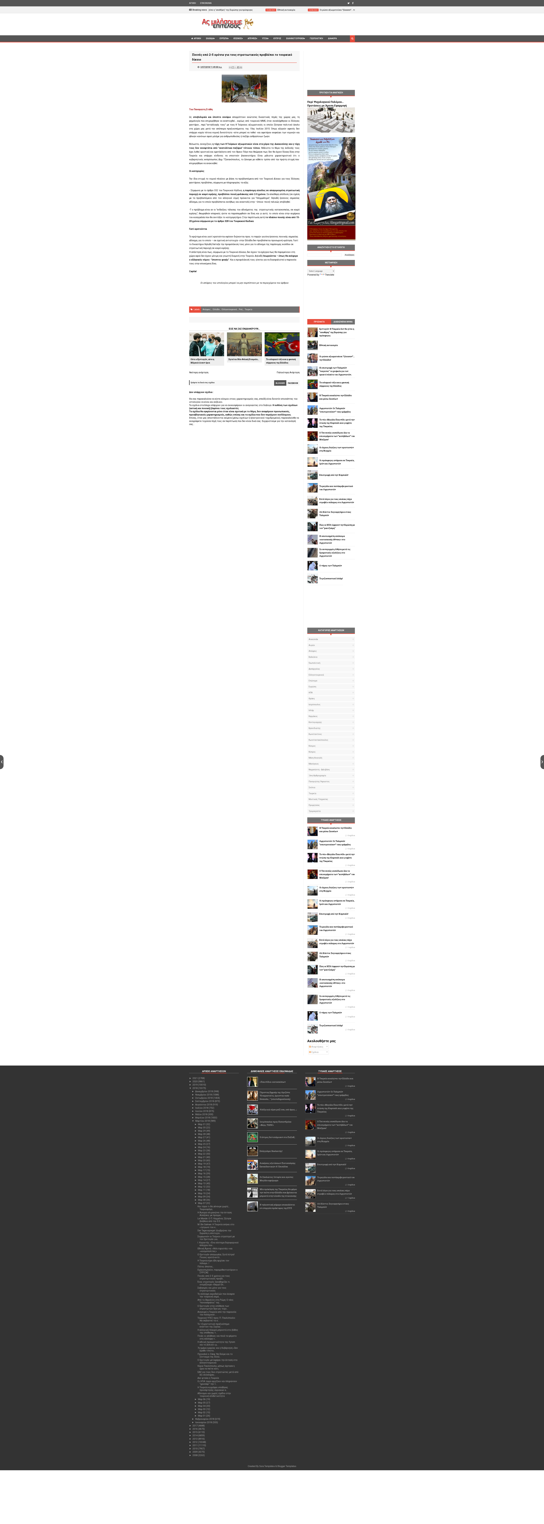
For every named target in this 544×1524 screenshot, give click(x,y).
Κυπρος (277, 38)
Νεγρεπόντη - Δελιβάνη (319, 769)
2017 (195, 1425)
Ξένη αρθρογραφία (317, 775)
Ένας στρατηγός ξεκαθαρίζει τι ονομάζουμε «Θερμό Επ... (213, 1283)
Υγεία (264, 38)
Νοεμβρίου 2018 (203, 1094)
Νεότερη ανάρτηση (198, 372)
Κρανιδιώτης (315, 728)
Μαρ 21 (202, 1157)
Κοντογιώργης (315, 722)
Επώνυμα (313, 681)
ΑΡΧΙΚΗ (192, 3)
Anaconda (313, 639)
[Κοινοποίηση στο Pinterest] (241, 67)
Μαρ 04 (202, 1406)
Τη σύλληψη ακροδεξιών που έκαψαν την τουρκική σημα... (216, 1295)
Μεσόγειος (314, 764)
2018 (195, 1088)
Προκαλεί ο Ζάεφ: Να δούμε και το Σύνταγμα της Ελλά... (215, 1355)
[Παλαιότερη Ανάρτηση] (542, 762)
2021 (195, 1078)
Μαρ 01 (202, 1415)
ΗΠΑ (311, 692)
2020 (195, 1081)
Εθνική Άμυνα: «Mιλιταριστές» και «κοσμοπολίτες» (214, 1250)
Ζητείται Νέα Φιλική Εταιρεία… (243, 359)
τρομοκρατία (315, 811)
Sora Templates (267, 1466)
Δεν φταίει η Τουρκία (208, 1378)
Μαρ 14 (202, 1180)
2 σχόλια (351, 882)
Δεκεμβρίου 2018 (204, 1091)
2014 (195, 1435)
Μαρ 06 (202, 1399)
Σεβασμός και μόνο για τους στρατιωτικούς (211, 1289)
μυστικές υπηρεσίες (318, 799)
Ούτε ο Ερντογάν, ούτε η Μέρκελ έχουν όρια (202, 361)
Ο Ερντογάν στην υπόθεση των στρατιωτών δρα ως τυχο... (213, 1307)
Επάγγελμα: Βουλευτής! (271, 1151)
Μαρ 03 (202, 1409)
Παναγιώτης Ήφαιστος (319, 781)
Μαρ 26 (202, 1140)
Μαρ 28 (202, 1134)
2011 (195, 1445)
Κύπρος (312, 752)
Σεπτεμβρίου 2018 (205, 1101)
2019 (195, 1084)
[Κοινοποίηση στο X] (235, 67)
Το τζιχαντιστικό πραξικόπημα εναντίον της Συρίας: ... (213, 1325)
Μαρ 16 (202, 1173)
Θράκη (312, 698)
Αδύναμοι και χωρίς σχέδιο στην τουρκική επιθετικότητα (214, 1394)
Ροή (241, 309)
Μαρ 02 (202, 1412)
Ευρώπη (224, 38)
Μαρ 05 (202, 1402)
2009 (195, 1452)
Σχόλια (314, 1052)
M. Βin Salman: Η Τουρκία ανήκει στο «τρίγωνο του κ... (215, 1225)
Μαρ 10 (202, 1193)
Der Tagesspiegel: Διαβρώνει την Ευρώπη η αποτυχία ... (214, 1232)
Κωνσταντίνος (315, 734)
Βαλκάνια (313, 657)
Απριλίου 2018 (203, 1117)
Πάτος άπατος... (205, 1266)
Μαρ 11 (202, 1190)
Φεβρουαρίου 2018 (205, 1419)
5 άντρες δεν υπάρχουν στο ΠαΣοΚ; (277, 1137)
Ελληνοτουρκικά (295, 38)
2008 (195, 1455)
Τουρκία (248, 309)
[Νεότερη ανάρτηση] (2, 762)
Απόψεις (252, 38)
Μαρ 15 (202, 1177)
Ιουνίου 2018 (202, 1111)
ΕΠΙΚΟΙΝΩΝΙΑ (206, 3)
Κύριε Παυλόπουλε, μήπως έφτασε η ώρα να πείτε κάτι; (216, 1367)
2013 (195, 1438)
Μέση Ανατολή (315, 758)
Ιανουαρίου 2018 (204, 1422)
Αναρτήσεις (317, 1046)
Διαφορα (332, 38)
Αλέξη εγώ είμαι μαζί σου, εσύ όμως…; (278, 1109)
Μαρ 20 (202, 1160)
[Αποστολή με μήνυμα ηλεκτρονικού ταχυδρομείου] (230, 67)
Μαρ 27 (202, 1137)
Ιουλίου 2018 (202, 1108)
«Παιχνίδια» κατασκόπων (273, 1082)
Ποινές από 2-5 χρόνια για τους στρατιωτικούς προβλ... (213, 1277)
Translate (329, 274)
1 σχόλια (351, 947)
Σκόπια (312, 787)
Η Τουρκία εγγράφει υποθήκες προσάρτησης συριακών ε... (212, 1388)
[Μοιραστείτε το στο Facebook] (238, 67)
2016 (195, 1429)
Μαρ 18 (202, 1167)
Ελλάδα (210, 38)
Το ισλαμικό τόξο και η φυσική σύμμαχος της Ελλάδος (281, 361)
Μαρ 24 (202, 1147)
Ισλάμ (311, 710)
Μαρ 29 (202, 1130)
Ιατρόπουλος (314, 704)
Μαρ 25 (202, 1144)
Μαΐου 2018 (201, 1114)
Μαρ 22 (202, 1153)
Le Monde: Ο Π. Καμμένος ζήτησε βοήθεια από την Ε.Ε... (214, 1220)
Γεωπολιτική (316, 38)
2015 (195, 1432)
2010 (195, 1448)
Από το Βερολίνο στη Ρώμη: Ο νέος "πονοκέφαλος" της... (215, 1301)
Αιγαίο (312, 645)
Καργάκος (313, 716)
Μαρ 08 (202, 1200)
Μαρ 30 (202, 1127)
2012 (195, 1442)
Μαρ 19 (202, 1163)
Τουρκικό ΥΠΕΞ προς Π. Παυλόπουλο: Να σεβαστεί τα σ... (216, 1319)
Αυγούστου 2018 (204, 1104)
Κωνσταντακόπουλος (318, 740)
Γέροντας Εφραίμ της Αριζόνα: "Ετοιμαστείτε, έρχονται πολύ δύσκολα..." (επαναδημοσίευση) (275, 1096)
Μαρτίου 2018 (202, 1121)
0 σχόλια (351, 836)
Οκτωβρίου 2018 (204, 1098)
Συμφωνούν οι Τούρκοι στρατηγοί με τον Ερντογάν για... (216, 1238)
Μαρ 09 (202, 1196)
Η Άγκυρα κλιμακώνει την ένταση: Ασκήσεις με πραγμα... (214, 1214)
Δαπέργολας (314, 669)
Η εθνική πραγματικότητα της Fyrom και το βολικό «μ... (216, 1343)
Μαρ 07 (202, 1203)
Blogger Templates (286, 1466)
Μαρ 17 (202, 1170)
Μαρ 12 (202, 1186)
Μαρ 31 (202, 1124)
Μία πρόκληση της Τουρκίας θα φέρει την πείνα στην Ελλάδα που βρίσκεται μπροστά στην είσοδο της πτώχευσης (278, 1192)
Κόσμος (237, 38)
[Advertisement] (305, 24)
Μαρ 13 (202, 1183)
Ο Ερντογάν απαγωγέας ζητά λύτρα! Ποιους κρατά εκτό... (216, 1256)
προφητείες (314, 805)
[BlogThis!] (232, 67)
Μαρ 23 (202, 1150)
